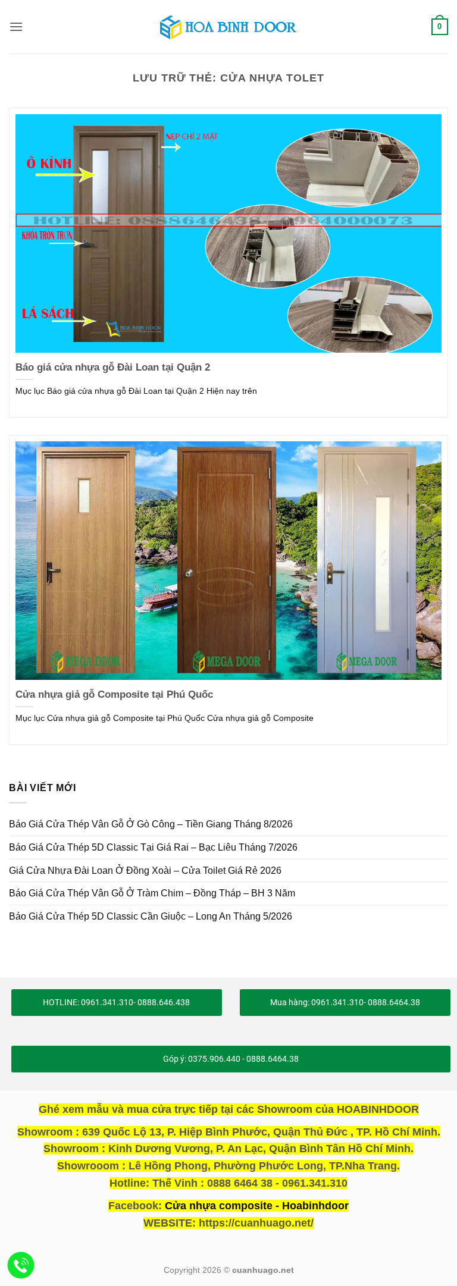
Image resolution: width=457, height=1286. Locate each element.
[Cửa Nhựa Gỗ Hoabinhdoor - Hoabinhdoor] (228, 26)
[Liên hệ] (21, 1265)
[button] (16, 26)
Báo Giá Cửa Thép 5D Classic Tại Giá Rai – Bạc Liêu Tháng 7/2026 (153, 847)
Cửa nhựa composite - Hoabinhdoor (257, 1206)
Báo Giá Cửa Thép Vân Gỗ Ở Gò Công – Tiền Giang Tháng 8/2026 (151, 824)
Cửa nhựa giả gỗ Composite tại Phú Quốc (114, 694)
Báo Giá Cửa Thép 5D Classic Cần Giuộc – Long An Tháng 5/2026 (150, 916)
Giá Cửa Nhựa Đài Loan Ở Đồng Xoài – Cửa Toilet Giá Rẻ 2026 (145, 870)
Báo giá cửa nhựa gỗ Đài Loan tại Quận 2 (112, 367)
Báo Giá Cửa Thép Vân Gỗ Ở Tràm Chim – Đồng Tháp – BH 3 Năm (152, 893)
